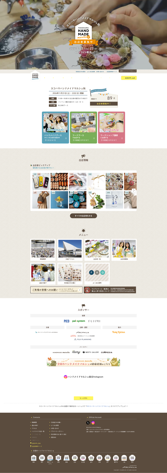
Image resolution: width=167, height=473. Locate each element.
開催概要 (48, 78)
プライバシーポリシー (57, 431)
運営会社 (53, 437)
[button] (134, 190)
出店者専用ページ (112, 71)
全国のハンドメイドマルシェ (127, 71)
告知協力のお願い (81, 71)
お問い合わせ (100, 71)
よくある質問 (91, 71)
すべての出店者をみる (83, 216)
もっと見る (83, 398)
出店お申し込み (130, 78)
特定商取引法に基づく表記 (58, 434)
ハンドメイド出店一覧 (79, 78)
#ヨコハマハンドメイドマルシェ (98, 406)
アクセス (66, 78)
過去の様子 (57, 78)
